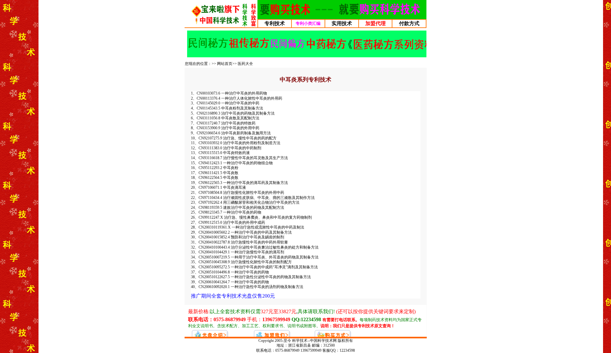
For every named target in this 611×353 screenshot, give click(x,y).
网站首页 (224, 63)
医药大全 (245, 63)
